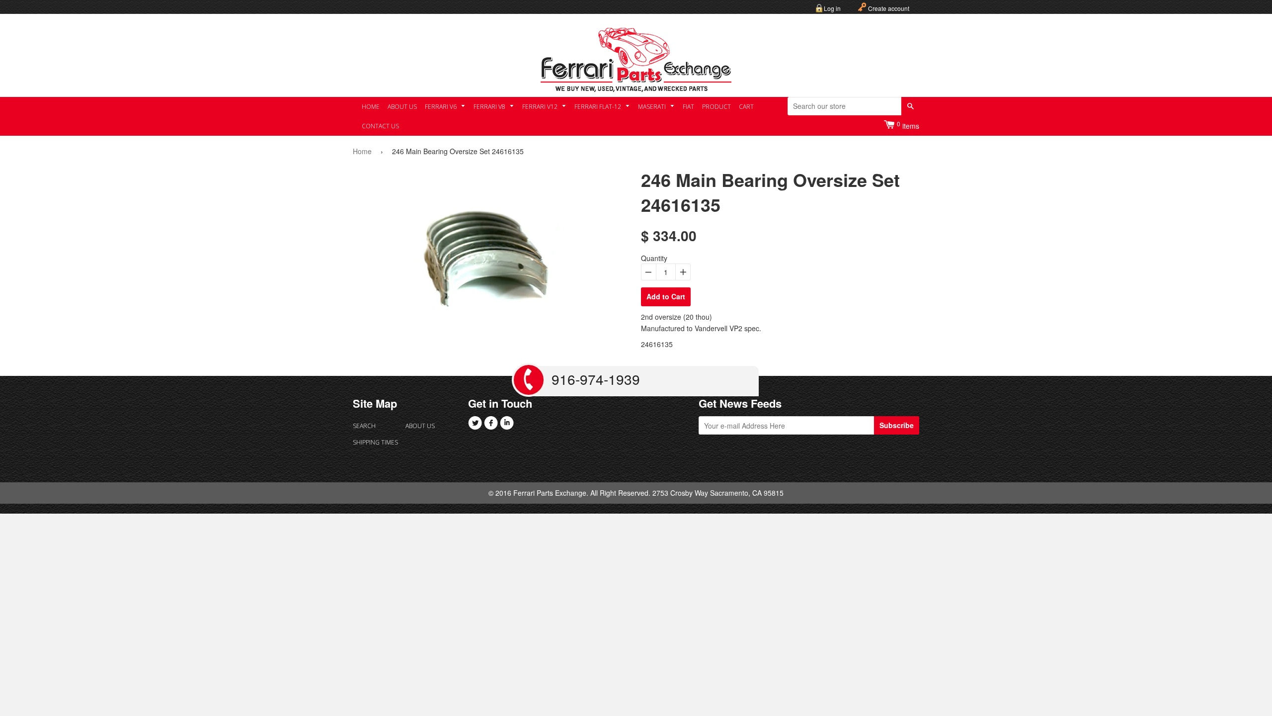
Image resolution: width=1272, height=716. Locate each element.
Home (371, 106)
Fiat (688, 106)
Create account (888, 8)
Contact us (380, 126)
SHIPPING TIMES (375, 442)
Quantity (654, 258)
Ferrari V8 (490, 106)
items (908, 125)
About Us (402, 106)
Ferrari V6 (441, 106)
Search (364, 426)
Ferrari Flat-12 (598, 106)
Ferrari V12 (540, 106)
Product (716, 106)
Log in (832, 8)
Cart (746, 106)
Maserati (652, 106)
